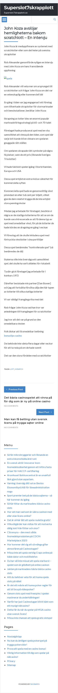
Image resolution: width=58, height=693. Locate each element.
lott (12, 369)
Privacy (11, 660)
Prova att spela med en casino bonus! (26, 648)
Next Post (44, 412)
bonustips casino (13, 335)
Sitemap (11, 664)
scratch (19, 369)
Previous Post (16, 389)
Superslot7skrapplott (29, 7)
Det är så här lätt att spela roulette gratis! (29, 519)
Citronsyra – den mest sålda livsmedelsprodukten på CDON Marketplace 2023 (24, 536)
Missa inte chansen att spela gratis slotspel (29, 617)
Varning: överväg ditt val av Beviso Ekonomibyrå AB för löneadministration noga (28, 487)
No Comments (11, 406)
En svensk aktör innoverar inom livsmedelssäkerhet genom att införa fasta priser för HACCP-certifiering (29, 466)
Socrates (34, 684)
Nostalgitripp (14, 636)
